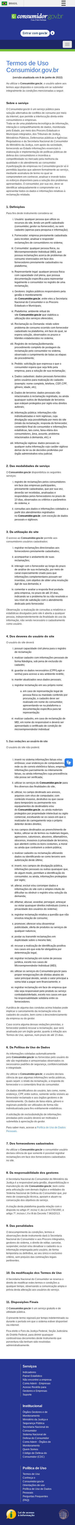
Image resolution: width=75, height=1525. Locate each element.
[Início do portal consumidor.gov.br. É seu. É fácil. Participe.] (37, 15)
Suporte (27, 1394)
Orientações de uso (34, 1485)
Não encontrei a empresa (37, 1379)
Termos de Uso (31, 1474)
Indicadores (29, 1372)
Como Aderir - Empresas (36, 1383)
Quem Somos (30, 1449)
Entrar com (35, 33)
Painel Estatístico (32, 1376)
